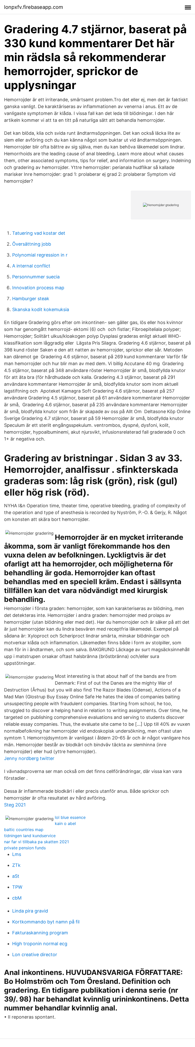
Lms (16, 854)
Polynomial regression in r (40, 255)
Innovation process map (38, 287)
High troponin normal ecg (39, 943)
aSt (15, 876)
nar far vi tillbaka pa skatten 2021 (36, 841)
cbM (17, 898)
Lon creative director (34, 954)
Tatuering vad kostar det (38, 233)
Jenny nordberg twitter (29, 758)
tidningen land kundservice (30, 835)
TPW (17, 887)
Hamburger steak (30, 298)
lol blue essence (70, 817)
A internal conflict (31, 265)
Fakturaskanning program (40, 932)
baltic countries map (23, 829)
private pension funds (25, 847)
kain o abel (65, 823)
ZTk (16, 865)
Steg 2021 (15, 804)
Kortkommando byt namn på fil (45, 921)
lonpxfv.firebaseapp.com (33, 7)
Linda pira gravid (30, 911)
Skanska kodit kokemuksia (40, 309)
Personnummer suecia (36, 276)
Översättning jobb (31, 244)
